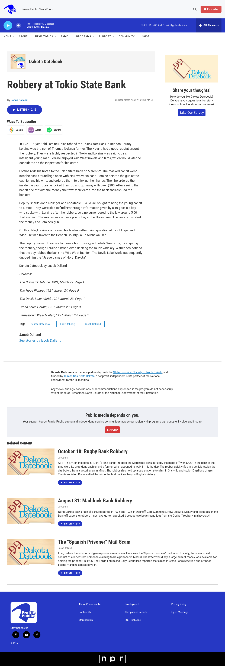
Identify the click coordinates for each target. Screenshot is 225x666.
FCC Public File (133, 620)
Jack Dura (63, 457)
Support (105, 36)
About (23, 36)
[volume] (18, 25)
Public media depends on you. (112, 415)
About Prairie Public (90, 604)
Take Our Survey (192, 112)
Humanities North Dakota (79, 376)
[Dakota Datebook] (18, 61)
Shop (146, 36)
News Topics (44, 36)
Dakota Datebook (45, 61)
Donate (212, 9)
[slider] (24, 25)
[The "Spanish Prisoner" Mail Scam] (30, 552)
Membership (86, 620)
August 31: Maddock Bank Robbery (95, 500)
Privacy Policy (179, 604)
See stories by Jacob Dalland (40, 340)
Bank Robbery (68, 324)
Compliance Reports (136, 612)
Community (127, 36)
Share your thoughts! (191, 90)
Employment (132, 604)
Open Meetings (179, 612)
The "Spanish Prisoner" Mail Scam (94, 542)
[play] (8, 26)
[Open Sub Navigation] (13, 36)
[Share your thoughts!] (191, 69)
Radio (65, 36)
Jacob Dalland (19, 100)
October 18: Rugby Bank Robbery (92, 451)
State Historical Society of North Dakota (137, 372)
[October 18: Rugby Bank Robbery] (30, 462)
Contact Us (85, 612)
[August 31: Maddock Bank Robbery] (30, 511)
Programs (83, 36)
